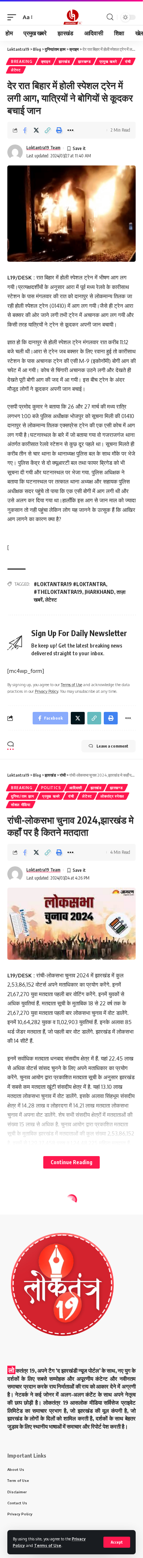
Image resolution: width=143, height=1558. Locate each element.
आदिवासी (75, 787)
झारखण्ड (84, 61)
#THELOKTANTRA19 (58, 592)
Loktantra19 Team (43, 147)
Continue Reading (71, 1162)
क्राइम (46, 61)
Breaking (22, 61)
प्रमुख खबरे (108, 61)
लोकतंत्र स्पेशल (112, 796)
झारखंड (64, 61)
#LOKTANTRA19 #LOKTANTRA (70, 584)
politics (51, 787)
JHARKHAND (99, 592)
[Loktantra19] (71, 17)
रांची (128, 61)
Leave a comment (112, 746)
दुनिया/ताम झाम (22, 796)
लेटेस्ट (16, 70)
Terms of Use (47, 1545)
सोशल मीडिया (20, 804)
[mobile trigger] (13, 17)
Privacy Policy (46, 691)
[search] (110, 17)
